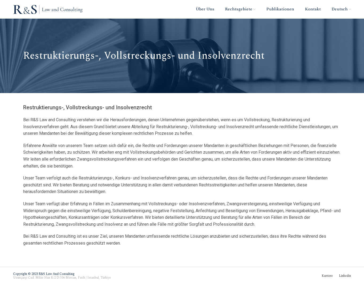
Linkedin (345, 275)
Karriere (327, 275)
